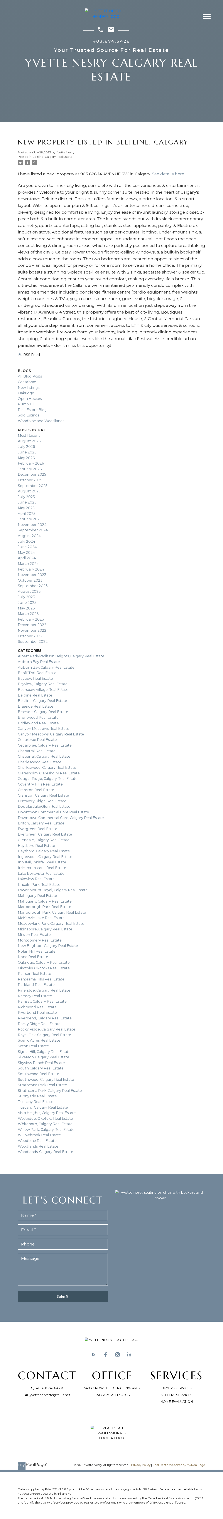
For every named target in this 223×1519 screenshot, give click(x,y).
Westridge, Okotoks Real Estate (45, 1118)
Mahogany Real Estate (37, 896)
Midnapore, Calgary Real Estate (45, 929)
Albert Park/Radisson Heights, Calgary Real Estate (61, 656)
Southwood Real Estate (38, 1074)
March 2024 (28, 564)
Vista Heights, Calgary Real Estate (47, 1113)
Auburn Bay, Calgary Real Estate (46, 667)
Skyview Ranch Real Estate (41, 1063)
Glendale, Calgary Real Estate (43, 840)
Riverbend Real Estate (37, 1012)
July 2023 (26, 597)
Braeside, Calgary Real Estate (43, 712)
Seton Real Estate (33, 1046)
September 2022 (33, 641)
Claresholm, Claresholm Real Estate (49, 773)
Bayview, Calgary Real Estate (43, 684)
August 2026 (29, 441)
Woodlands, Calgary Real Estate (45, 1152)
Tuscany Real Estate (35, 1102)
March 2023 (28, 614)
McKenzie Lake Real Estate (41, 918)
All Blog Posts (30, 376)
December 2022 (32, 625)
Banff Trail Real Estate (37, 673)
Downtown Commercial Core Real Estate (53, 812)
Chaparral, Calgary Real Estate (44, 756)
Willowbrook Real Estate (39, 1135)
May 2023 (26, 608)
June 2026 (27, 452)
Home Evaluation (176, 1402)
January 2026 (30, 469)
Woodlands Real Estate (38, 1146)
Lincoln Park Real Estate (39, 885)
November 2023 (32, 575)
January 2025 (30, 519)
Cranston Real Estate (36, 790)
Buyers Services (176, 1388)
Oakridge (26, 393)
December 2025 (32, 474)
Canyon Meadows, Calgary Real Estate (51, 734)
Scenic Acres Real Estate (39, 1040)
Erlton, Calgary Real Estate (41, 823)
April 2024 (27, 558)
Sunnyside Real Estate (37, 1096)
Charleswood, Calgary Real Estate (47, 767)
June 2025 (27, 502)
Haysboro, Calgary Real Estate (44, 851)
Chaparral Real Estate (37, 751)
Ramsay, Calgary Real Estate (42, 1001)
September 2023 (33, 586)
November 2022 (32, 630)
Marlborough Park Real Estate (44, 907)
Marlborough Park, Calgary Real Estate (52, 912)
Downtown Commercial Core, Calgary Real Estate (61, 818)
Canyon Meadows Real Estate (43, 729)
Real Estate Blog (32, 410)
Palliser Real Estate (34, 974)
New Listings (28, 388)
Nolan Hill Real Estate (37, 951)
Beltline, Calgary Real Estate (52, 156)
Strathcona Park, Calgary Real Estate (50, 1091)
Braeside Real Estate (35, 706)
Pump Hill (26, 404)
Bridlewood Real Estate (38, 723)
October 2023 (30, 580)
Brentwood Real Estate (38, 717)
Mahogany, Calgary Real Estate (45, 901)
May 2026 (26, 458)
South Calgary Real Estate (41, 1068)
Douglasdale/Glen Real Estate (44, 806)
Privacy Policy (140, 1465)
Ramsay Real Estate (35, 996)
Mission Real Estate (34, 935)
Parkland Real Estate (36, 985)
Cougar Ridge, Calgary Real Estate (48, 779)
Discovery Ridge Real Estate (42, 801)
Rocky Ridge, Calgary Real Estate (46, 1029)
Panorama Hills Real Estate (41, 979)
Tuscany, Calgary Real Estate (43, 1107)
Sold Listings (28, 415)
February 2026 (31, 463)
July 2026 (26, 447)
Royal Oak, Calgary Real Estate (44, 1035)
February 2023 (31, 619)
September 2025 (32, 486)
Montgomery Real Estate (40, 940)
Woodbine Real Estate (37, 1141)
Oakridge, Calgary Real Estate (44, 962)
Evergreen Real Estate (37, 829)
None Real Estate (33, 957)
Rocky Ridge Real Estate (39, 1024)
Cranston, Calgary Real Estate (43, 795)
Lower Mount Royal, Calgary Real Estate (53, 890)
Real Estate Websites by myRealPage (178, 1465)
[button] (94, 1354)
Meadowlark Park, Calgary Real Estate (51, 923)
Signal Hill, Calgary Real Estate (44, 1052)
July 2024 (26, 541)
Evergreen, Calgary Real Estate (45, 834)
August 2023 (29, 591)
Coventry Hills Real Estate (40, 784)
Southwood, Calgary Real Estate (46, 1080)
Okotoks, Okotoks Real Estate (44, 968)
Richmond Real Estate (37, 1007)
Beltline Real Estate (35, 695)
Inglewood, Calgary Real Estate (45, 857)
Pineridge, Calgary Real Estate (44, 990)
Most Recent (29, 435)
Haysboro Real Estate (36, 846)
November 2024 (32, 525)
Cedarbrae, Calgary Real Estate (45, 745)
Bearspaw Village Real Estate (43, 690)
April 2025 (26, 514)
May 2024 (26, 553)
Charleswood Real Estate (39, 762)
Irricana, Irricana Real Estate (42, 868)
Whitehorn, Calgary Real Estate (45, 1124)
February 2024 (31, 569)
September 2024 (33, 530)
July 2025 (26, 497)
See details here (168, 173)
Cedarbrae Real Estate (37, 740)
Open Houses (30, 399)
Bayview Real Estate (35, 678)
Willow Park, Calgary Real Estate (46, 1130)
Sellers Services (176, 1395)
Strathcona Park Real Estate (42, 1085)
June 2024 (27, 547)
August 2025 (29, 491)
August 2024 (29, 536)
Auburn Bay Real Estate (39, 662)
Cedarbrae (27, 382)
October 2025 (30, 480)
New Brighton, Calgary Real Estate (48, 946)
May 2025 (26, 508)
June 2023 (27, 603)
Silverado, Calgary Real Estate (43, 1057)
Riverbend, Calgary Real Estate (45, 1018)
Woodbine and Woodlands (41, 421)
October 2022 (30, 636)
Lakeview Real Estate (36, 879)
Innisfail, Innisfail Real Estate (42, 862)
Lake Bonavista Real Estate (41, 873)
